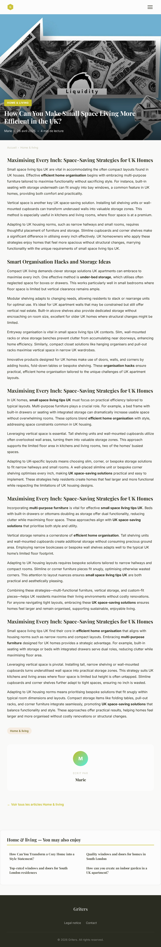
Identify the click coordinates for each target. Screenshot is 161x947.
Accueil (12, 147)
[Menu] (150, 7)
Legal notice (72, 923)
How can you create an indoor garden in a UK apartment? (116, 870)
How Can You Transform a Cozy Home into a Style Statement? (41, 856)
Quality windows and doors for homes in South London (116, 856)
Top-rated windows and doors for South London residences (38, 870)
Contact (91, 923)
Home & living (18, 102)
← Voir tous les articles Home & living (35, 804)
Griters (80, 909)
